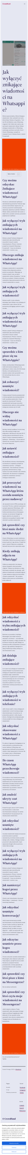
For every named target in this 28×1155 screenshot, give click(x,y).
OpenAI (21, 1108)
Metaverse (22, 1111)
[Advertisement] (14, 27)
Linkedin (21, 1105)
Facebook (22, 1087)
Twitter (22, 1092)
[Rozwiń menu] (25, 4)
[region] (14, 1139)
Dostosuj (14, 1147)
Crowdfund (6, 4)
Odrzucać (14, 1151)
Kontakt (8, 1087)
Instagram (23, 1090)
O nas (7, 1090)
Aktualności (18, 1069)
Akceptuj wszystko (14, 1143)
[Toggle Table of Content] (18, 174)
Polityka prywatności (11, 1092)
